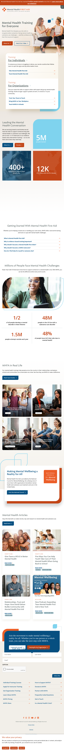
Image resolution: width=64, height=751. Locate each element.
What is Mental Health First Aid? (14, 238)
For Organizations (18, 85)
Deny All (22, 748)
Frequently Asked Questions (44, 695)
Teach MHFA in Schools (16, 104)
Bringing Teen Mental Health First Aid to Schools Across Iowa (44, 441)
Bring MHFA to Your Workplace (18, 101)
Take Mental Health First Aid (18, 71)
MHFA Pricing (7, 699)
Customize (14, 748)
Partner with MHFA (41, 691)
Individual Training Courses (12, 683)
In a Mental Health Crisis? (43, 703)
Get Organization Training (11, 691)
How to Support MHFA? (43, 683)
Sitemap (31, 729)
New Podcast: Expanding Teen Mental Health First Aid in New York (45, 604)
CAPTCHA (5, 664)
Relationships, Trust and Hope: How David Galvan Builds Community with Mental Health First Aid (15, 605)
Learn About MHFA (9, 695)
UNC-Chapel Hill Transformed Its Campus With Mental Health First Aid (14, 441)
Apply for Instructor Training (12, 687)
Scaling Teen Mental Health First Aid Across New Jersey (13, 408)
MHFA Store (7, 703)
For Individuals (16, 60)
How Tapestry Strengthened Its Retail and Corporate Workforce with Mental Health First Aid (43, 407)
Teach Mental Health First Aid (18, 74)
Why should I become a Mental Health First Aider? (20, 244)
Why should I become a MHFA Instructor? (17, 248)
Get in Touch (39, 699)
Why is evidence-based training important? (18, 241)
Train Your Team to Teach (17, 98)
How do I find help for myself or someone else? (19, 251)
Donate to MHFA (40, 687)
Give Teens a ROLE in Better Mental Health (16, 557)
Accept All (5, 748)
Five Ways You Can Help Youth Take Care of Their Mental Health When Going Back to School (46, 560)
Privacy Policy (31, 725)
